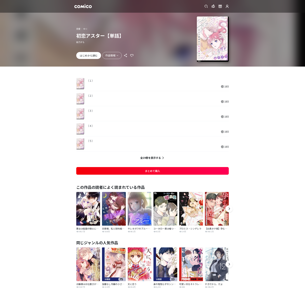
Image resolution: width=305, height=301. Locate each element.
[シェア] (125, 55)
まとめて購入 (152, 171)
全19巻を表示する (150, 158)
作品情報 (110, 55)
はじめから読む (89, 55)
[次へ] (229, 208)
